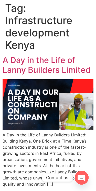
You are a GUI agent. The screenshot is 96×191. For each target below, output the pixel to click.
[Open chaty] (82, 178)
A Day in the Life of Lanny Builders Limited (47, 65)
